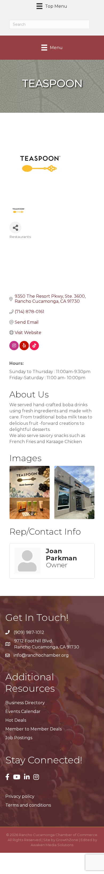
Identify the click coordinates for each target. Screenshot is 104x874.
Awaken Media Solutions (52, 845)
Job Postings (18, 737)
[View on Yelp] (24, 348)
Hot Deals (15, 720)
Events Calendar (23, 711)
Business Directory (25, 702)
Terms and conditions (28, 805)
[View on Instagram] (14, 348)
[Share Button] (15, 227)
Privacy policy (19, 796)
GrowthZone (67, 840)
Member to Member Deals (33, 729)
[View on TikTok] (34, 348)
